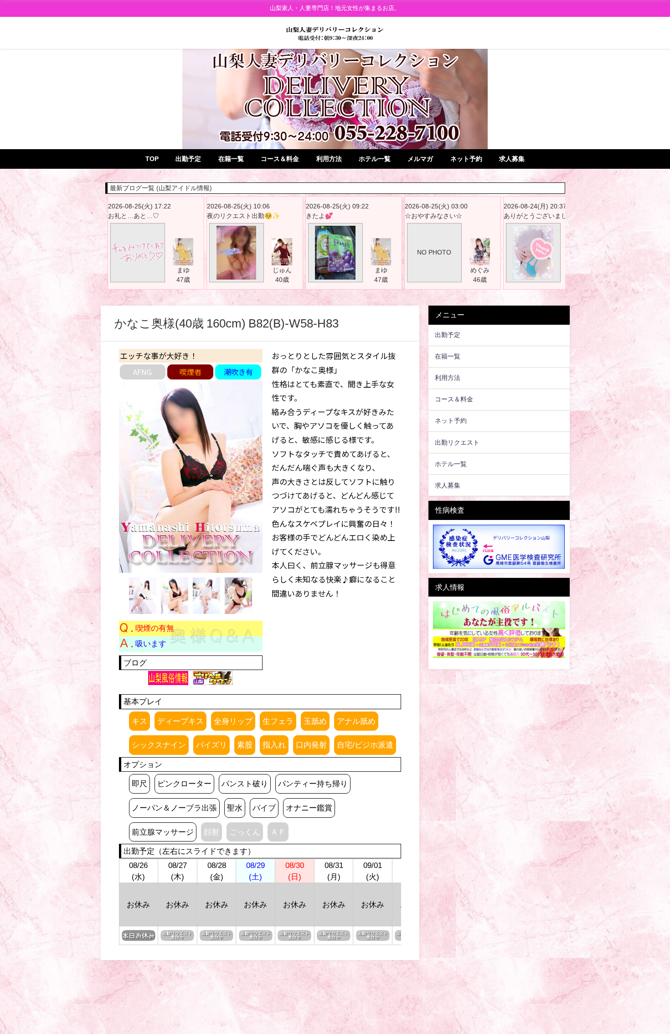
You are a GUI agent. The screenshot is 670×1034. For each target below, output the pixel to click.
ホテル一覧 (375, 159)
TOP (152, 159)
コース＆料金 (280, 159)
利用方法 (329, 159)
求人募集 (512, 159)
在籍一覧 (231, 159)
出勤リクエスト (457, 442)
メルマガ (420, 159)
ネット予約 (466, 159)
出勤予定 (188, 159)
